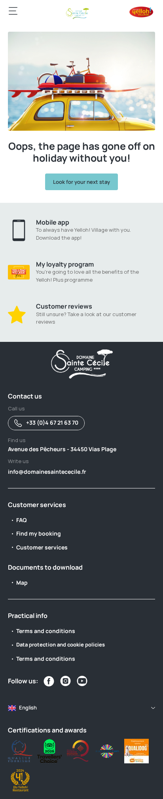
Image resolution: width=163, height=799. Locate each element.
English (28, 707)
